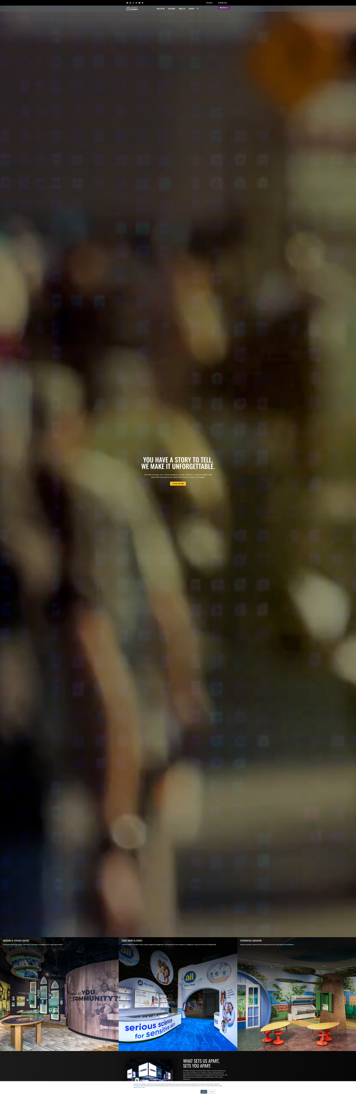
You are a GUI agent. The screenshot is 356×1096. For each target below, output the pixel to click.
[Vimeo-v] (142, 3)
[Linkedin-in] (130, 3)
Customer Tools (222, 3)
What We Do (160, 8)
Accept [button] (204, 1091)
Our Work (171, 8)
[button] (197, 8)
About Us (182, 8)
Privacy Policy (141, 1087)
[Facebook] (127, 3)
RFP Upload (209, 3)
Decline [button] (212, 1091)
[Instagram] (136, 3)
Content (191, 8)
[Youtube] (139, 3)
